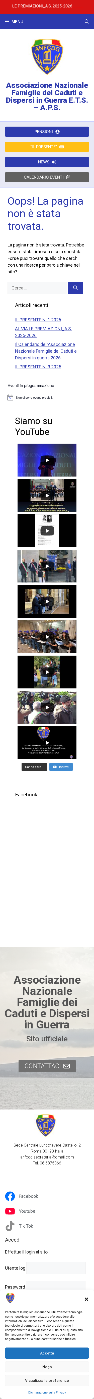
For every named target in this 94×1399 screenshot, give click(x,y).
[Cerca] (75, 288)
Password (15, 1287)
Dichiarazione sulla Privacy (47, 1392)
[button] (86, 1299)
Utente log (15, 1268)
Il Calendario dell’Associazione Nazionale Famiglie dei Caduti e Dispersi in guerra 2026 (46, 351)
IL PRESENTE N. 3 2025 (38, 366)
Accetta (47, 1353)
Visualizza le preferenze (47, 1380)
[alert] (47, 397)
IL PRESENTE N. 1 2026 (38, 319)
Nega (47, 1367)
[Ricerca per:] (38, 287)
